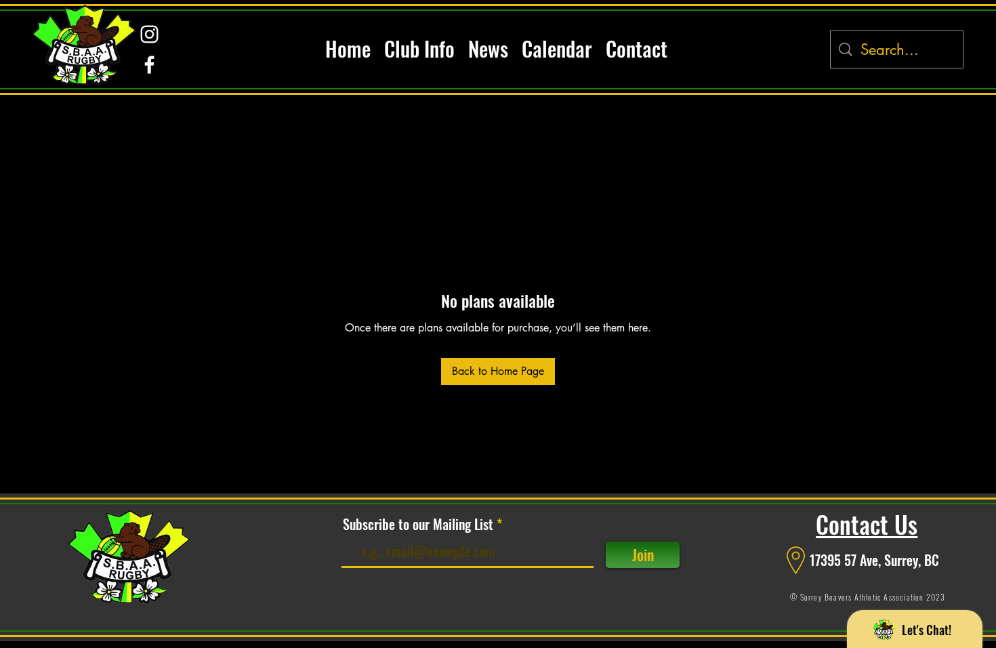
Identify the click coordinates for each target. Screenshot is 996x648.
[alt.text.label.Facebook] (149, 65)
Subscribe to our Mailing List (418, 524)
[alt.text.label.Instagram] (149, 34)
